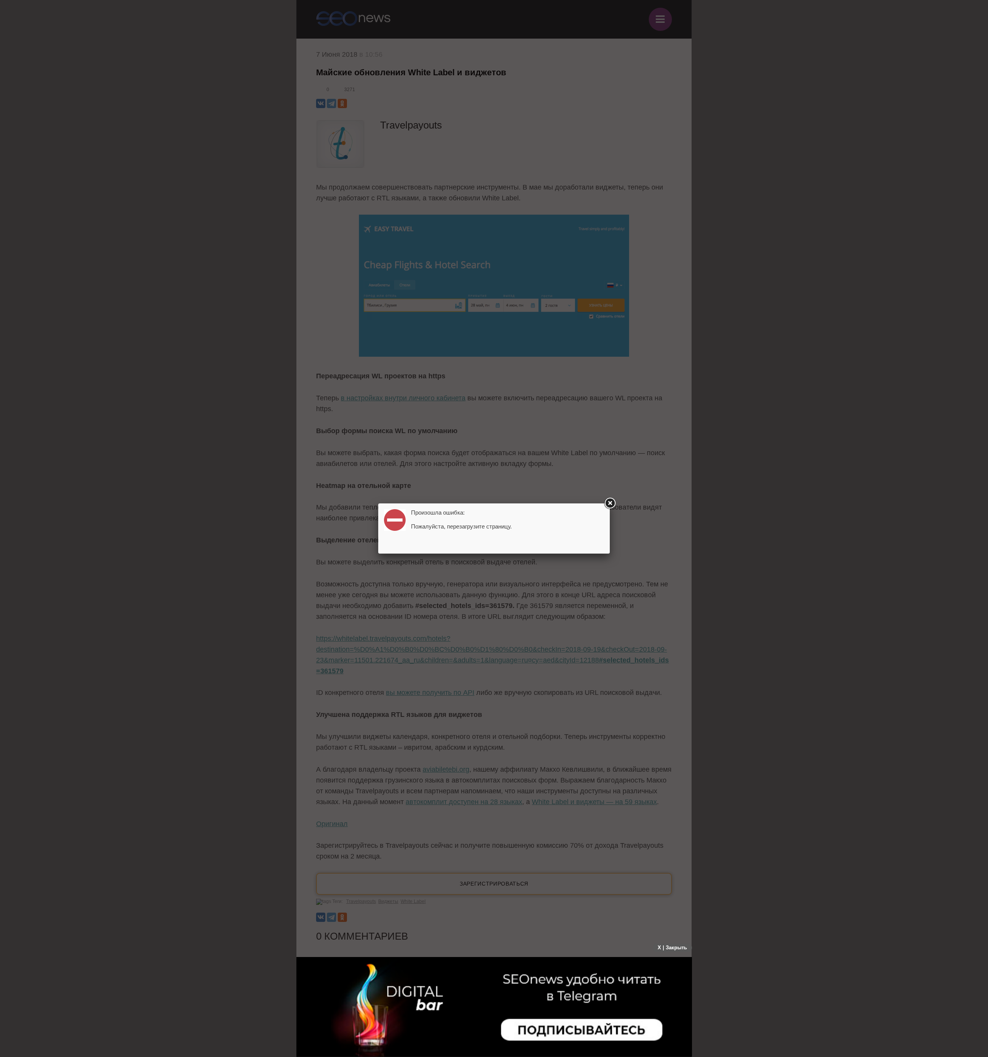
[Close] (610, 503)
